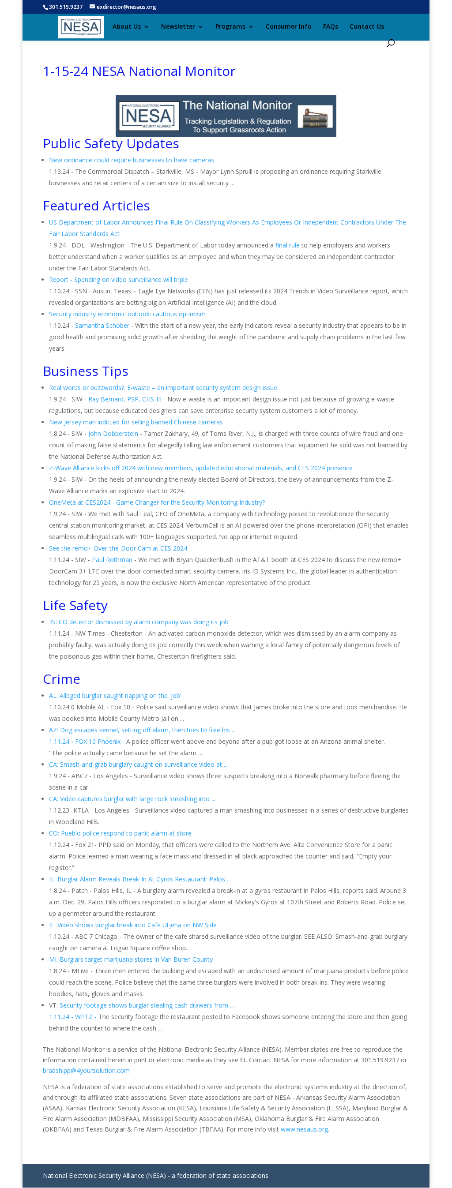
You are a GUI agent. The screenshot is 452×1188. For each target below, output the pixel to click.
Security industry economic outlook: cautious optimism (127, 314)
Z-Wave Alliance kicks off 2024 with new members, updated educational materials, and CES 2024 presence (201, 468)
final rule (287, 245)
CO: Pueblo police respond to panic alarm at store (120, 833)
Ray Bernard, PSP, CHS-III (125, 399)
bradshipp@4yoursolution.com (86, 1070)
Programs (230, 26)
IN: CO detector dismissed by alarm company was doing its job (139, 622)
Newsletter (178, 26)
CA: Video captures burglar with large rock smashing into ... (132, 798)
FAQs (330, 26)
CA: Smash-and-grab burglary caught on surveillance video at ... (138, 764)
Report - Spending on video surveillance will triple (118, 279)
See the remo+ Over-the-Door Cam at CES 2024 (118, 548)
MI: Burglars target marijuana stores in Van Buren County (131, 959)
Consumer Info (289, 26)
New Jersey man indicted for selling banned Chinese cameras (136, 422)
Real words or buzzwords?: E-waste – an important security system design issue (163, 387)
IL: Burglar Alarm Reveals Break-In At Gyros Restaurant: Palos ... (140, 879)
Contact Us (367, 26)
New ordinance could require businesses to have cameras (131, 160)
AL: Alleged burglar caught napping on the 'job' (115, 695)
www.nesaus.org (304, 1129)
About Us (127, 26)
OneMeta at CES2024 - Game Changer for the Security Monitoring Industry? (157, 502)
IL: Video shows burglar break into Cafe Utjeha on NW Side (133, 925)
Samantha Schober (102, 325)
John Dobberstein (113, 433)
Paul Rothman (112, 559)
